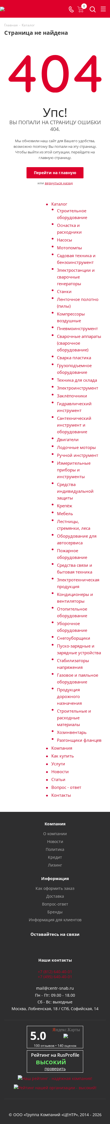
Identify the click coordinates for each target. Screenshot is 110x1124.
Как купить (62, 756)
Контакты (61, 795)
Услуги (58, 763)
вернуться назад (59, 183)
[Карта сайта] (55, 1108)
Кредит (55, 857)
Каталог (59, 204)
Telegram (53, 944)
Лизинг (55, 865)
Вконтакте (39, 944)
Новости (60, 771)
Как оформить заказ (55, 888)
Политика (55, 849)
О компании (55, 833)
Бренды (55, 912)
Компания (61, 748)
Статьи (58, 779)
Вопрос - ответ (66, 787)
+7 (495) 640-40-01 (55, 976)
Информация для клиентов (55, 919)
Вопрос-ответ (55, 904)
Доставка (55, 896)
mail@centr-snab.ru (55, 988)
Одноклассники (67, 944)
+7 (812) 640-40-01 (55, 971)
